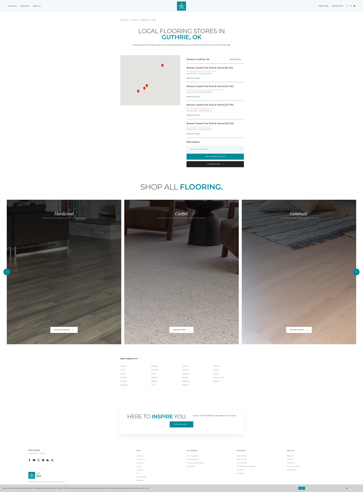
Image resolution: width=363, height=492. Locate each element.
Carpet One (124, 20)
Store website (205, 73)
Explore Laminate (297, 330)
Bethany (154, 366)
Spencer (216, 381)
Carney (185, 366)
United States (33, 453)
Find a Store (323, 6)
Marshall (123, 377)
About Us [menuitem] (290, 456)
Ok (302, 488)
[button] (347, 6)
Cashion (216, 366)
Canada (42, 453)
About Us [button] (37, 6)
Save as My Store (193, 78)
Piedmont (186, 381)
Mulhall (185, 377)
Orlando (123, 381)
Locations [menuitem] (290, 459)
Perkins (154, 381)
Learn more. (144, 488)
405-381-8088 (192, 73)
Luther (215, 374)
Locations (134, 20)
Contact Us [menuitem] (290, 463)
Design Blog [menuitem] (191, 466)
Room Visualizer (180, 424)
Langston (186, 374)
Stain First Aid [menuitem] (241, 459)
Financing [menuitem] (140, 480)
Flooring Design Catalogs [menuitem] (195, 463)
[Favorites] (351, 6)
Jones (153, 374)
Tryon (153, 385)
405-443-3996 (192, 92)
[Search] (241, 149)
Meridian (154, 377)
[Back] (6, 272)
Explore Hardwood (62, 330)
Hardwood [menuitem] (140, 463)
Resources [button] (25, 6)
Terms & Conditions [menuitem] (293, 466)
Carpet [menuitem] (139, 466)
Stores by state (213, 164)
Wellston (185, 385)
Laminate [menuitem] (140, 470)
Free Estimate (337, 6)
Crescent (154, 370)
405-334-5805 (192, 111)
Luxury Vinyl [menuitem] (141, 459)
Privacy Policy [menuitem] (291, 470)
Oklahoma (144, 20)
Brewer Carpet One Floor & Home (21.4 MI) (210, 86)
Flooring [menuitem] (139, 456)
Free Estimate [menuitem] (141, 477)
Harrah (122, 374)
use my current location (215, 156)
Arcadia (123, 366)
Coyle (122, 370)
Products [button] (12, 6)
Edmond (185, 370)
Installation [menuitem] (240, 473)
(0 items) (354, 6)
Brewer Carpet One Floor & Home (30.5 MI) (210, 123)
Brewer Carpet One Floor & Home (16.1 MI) (210, 67)
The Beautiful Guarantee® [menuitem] (246, 466)
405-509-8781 (192, 129)
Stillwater (123, 385)
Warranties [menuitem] (240, 470)
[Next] (356, 272)
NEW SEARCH (235, 59)
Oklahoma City (219, 377)
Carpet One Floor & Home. (42, 482)
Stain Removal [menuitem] (242, 456)
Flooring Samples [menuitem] (193, 459)
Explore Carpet (179, 330)
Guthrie (216, 370)
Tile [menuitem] (138, 473)
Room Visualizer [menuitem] (192, 456)
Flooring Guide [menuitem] (242, 463)
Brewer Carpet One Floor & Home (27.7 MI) (210, 104)
